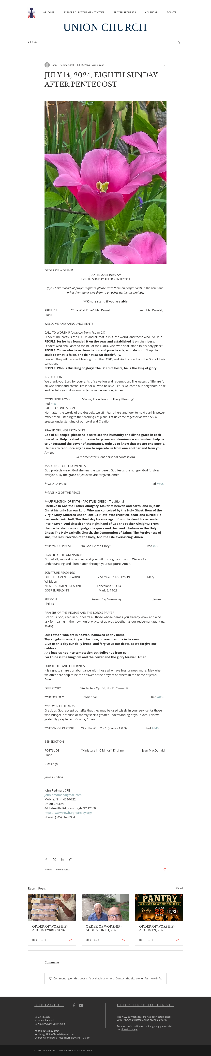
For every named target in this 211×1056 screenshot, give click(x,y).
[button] (178, 42)
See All (179, 888)
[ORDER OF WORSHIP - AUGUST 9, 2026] (159, 907)
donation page (129, 1029)
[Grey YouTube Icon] (80, 1005)
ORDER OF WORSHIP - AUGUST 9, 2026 (157, 928)
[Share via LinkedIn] (62, 859)
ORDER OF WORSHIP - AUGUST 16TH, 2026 (104, 928)
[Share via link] (70, 859)
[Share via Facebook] (46, 859)
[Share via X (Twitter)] (54, 859)
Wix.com (87, 1050)
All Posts (32, 42)
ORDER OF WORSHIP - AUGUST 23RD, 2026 (50, 928)
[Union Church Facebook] (73, 1005)
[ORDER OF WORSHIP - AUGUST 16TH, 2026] (105, 907)
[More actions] (164, 65)
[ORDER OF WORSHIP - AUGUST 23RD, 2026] (52, 907)
